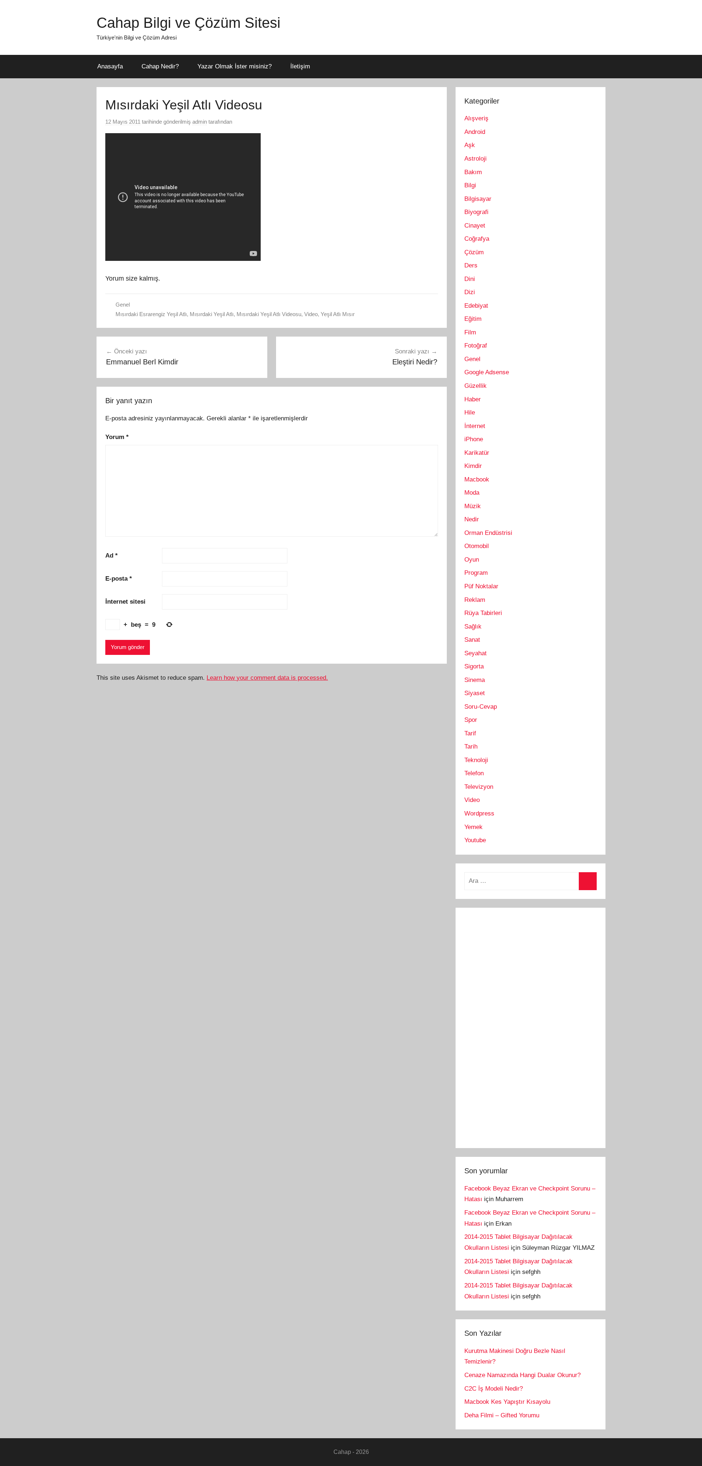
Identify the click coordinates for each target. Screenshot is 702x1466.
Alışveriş (476, 118)
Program (476, 572)
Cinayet (474, 225)
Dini (469, 278)
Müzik (472, 506)
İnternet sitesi (125, 601)
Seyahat (475, 653)
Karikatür (476, 452)
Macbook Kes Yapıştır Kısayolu (507, 1401)
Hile (469, 412)
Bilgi (470, 185)
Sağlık (473, 626)
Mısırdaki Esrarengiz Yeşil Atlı (151, 314)
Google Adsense (486, 372)
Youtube (475, 840)
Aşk (469, 145)
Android (474, 131)
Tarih (471, 746)
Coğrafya (476, 238)
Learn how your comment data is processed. (267, 677)
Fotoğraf (475, 345)
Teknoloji (476, 760)
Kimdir (473, 465)
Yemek (473, 827)
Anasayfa (110, 66)
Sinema (474, 679)
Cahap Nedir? (160, 66)
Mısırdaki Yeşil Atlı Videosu (269, 314)
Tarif (470, 733)
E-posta (118, 578)
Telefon (474, 773)
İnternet (474, 426)
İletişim (300, 66)
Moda (471, 492)
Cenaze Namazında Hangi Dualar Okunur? (522, 1375)
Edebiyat (476, 305)
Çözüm (474, 252)
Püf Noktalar (481, 586)
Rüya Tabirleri (483, 613)
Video (311, 314)
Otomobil (476, 546)
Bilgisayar (477, 198)
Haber (472, 399)
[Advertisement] (519, 1026)
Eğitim (473, 318)
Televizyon (478, 786)
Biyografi (476, 212)
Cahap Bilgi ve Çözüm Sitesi (188, 23)
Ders (471, 265)
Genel (123, 304)
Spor (470, 719)
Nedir (471, 519)
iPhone (473, 439)
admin (199, 122)
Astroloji (475, 158)
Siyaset (474, 693)
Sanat (472, 639)
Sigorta (474, 666)
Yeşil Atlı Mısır (338, 314)
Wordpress (479, 813)
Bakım (473, 172)
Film (470, 332)
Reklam (474, 599)
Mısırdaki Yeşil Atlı (212, 314)
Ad (111, 555)
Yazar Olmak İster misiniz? (234, 66)
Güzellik (475, 385)
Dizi (469, 292)
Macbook (476, 479)
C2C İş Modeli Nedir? (493, 1388)
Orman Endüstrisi (488, 532)
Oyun (471, 559)
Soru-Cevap (480, 706)
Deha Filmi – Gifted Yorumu (501, 1415)
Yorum (117, 437)
